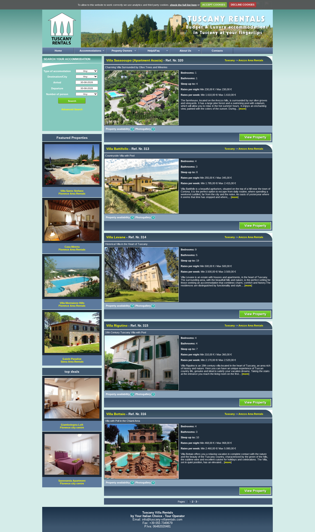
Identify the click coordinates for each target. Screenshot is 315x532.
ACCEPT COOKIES (213, 4)
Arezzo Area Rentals (250, 60)
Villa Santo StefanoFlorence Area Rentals (72, 192)
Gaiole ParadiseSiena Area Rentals (72, 360)
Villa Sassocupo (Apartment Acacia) (134, 60)
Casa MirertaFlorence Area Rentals (72, 248)
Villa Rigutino (117, 325)
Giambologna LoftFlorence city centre (72, 426)
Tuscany (230, 60)
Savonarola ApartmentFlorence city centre (72, 482)
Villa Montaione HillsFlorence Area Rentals (72, 304)
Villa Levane (115, 237)
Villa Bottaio (115, 414)
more (242, 108)
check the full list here (183, 4)
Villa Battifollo (117, 149)
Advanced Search (72, 109)
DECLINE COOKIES (242, 4)
